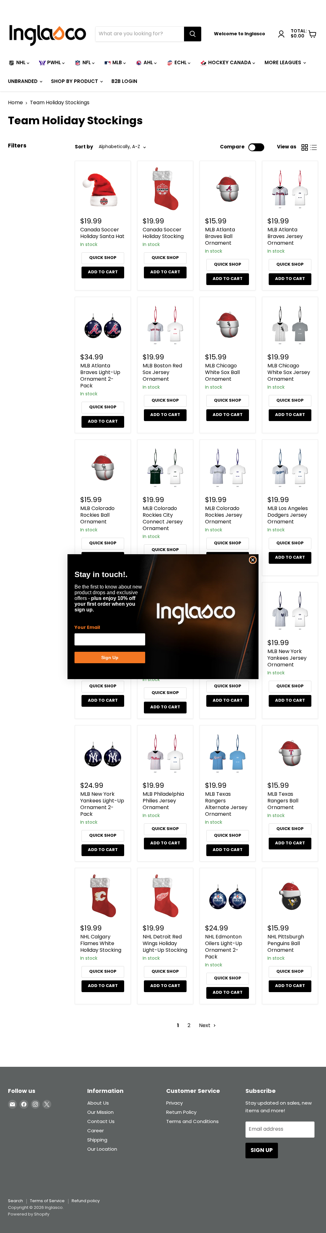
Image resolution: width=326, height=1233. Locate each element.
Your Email (87, 627)
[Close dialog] (253, 560)
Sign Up (109, 657)
